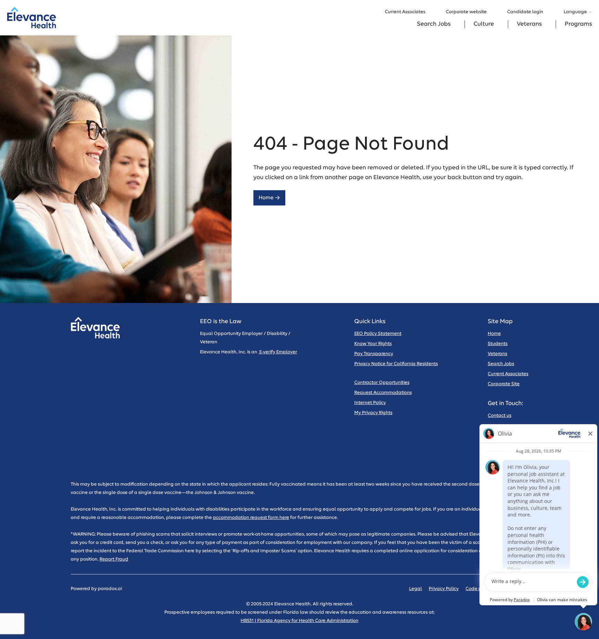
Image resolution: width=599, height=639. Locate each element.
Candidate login (525, 12)
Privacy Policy (444, 589)
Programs (578, 24)
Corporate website (466, 12)
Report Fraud (113, 559)
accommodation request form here (251, 517)
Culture (484, 24)
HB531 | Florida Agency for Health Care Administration (299, 621)
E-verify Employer (277, 352)
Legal (415, 589)
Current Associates (405, 12)
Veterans (529, 24)
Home (266, 197)
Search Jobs (434, 24)
